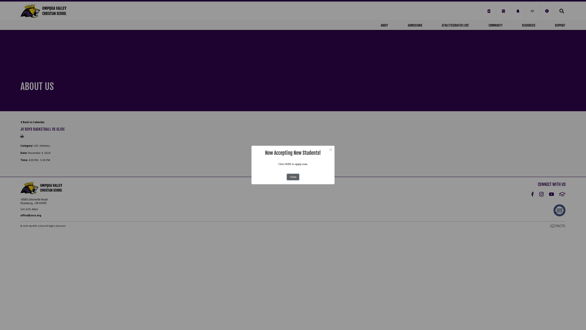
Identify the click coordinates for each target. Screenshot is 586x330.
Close (293, 177)
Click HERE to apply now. (293, 164)
